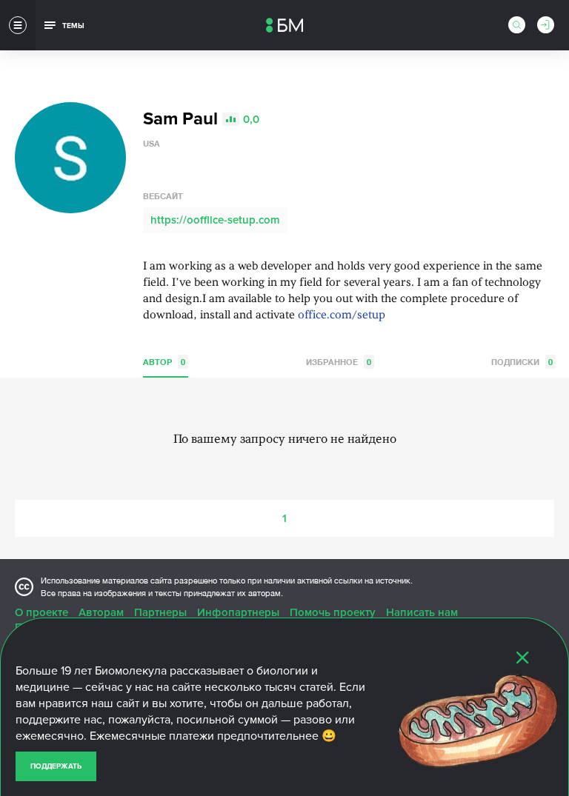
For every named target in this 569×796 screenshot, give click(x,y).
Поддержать (55, 766)
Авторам (101, 612)
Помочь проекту (333, 612)
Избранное (338, 362)
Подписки (522, 362)
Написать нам (422, 612)
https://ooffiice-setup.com (215, 220)
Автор (164, 362)
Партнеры (160, 612)
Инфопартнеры (238, 612)
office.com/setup (341, 315)
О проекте (41, 612)
